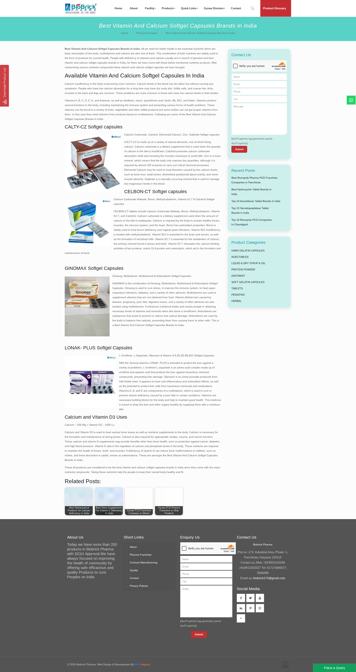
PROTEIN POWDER (243, 269)
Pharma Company (147, 33)
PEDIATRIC (238, 294)
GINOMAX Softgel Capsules (94, 268)
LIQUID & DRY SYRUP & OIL (248, 263)
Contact (134, 578)
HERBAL (236, 300)
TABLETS (237, 288)
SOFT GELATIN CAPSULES (247, 282)
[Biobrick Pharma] (81, 8)
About (133, 546)
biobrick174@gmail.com (269, 578)
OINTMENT (238, 275)
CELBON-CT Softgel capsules (155, 191)
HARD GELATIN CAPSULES (248, 250)
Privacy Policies (139, 585)
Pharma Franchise (140, 554)
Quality (134, 570)
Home (124, 33)
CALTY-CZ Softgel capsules (94, 126)
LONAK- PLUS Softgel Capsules (98, 347)
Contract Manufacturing (143, 562)
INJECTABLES (239, 256)
